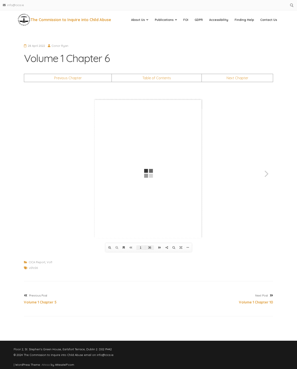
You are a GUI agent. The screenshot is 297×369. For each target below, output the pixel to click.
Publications (164, 20)
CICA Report (37, 262)
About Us (138, 20)
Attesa (46, 364)
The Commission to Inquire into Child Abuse (70, 19)
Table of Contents (156, 78)
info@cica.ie (15, 5)
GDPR (199, 20)
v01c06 (33, 268)
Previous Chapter (68, 78)
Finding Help (244, 20)
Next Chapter (237, 78)
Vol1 (49, 262)
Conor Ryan (60, 45)
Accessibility (218, 20)
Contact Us (268, 20)
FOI (185, 20)
